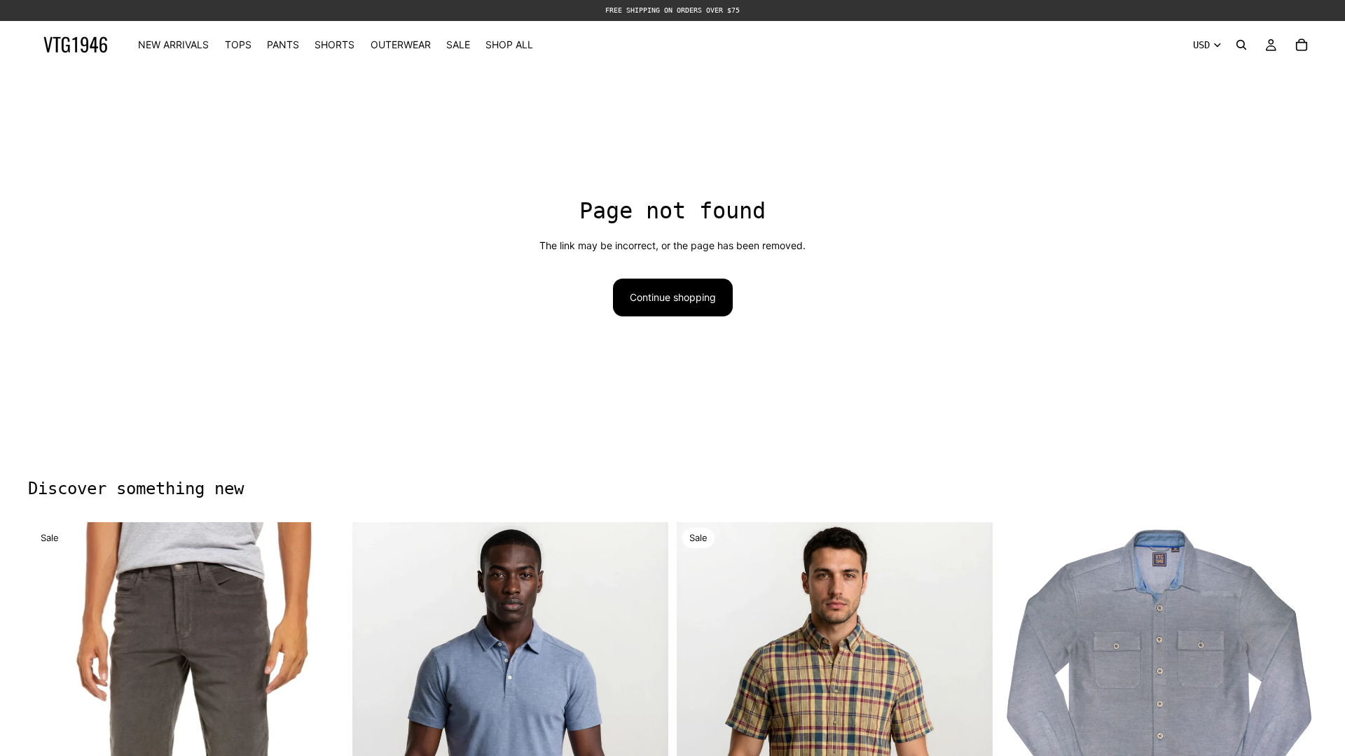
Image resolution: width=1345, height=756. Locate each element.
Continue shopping (673, 297)
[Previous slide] (373, 725)
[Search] (1241, 44)
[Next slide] (647, 725)
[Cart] (1301, 44)
